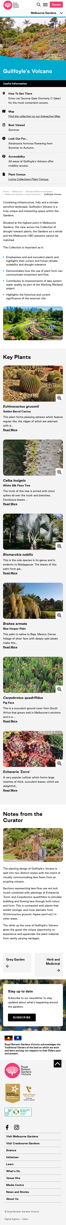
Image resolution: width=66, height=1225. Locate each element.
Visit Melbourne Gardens (22, 1136)
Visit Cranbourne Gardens (22, 1143)
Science (11, 1150)
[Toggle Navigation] (45, 4)
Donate (56, 4)
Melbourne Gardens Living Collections (23, 194)
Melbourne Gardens (43, 12)
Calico (25, 1219)
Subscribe (22, 1017)
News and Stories (17, 1191)
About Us (12, 1198)
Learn (10, 1164)
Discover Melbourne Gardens (39, 191)
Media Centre (15, 1184)
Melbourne (17, 191)
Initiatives (12, 1157)
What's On (13, 1171)
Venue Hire (13, 1178)
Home (6, 191)
